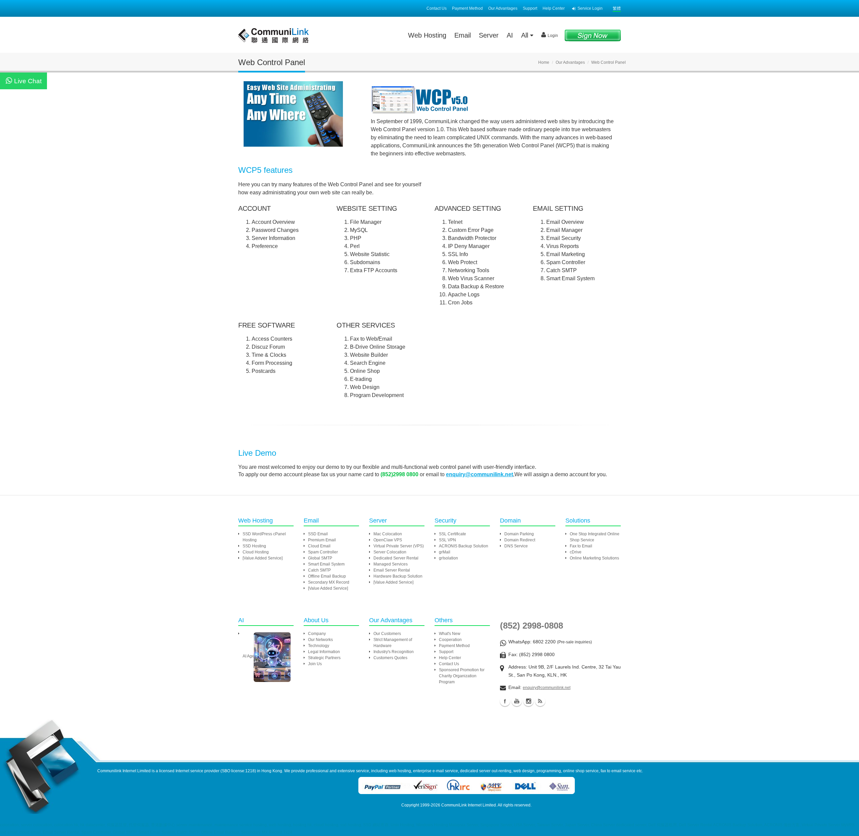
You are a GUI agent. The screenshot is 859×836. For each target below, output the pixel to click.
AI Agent (250, 656)
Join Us (315, 663)
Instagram (528, 701)
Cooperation (450, 639)
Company (317, 633)
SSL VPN (447, 540)
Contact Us (436, 8)
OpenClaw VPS (387, 540)
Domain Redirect (519, 540)
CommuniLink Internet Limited (468, 805)
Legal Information (324, 651)
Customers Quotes (390, 657)
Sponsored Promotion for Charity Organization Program (462, 676)
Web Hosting (427, 35)
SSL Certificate (452, 534)
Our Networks (320, 639)
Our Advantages (502, 8)
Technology (318, 645)
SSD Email (318, 534)
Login (553, 35)
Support (530, 8)
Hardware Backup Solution (397, 576)
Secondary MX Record (328, 582)
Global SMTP (320, 558)
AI (510, 35)
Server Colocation (389, 552)
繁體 (617, 8)
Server (489, 35)
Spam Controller (323, 552)
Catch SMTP (319, 570)
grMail (444, 552)
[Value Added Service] (263, 558)
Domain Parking (519, 534)
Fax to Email (581, 546)
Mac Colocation (387, 534)
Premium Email (322, 540)
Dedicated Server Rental (395, 558)
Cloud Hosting (256, 552)
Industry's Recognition (393, 651)
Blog (540, 701)
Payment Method (467, 8)
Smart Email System (326, 564)
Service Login (590, 8)
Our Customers (387, 633)
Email (462, 35)
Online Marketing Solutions (594, 558)
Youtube (517, 701)
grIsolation (448, 558)
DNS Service (516, 546)
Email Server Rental (391, 570)
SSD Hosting (254, 546)
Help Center (554, 8)
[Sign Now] (593, 35)
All (525, 35)
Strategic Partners (324, 657)
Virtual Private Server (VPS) (398, 546)
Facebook (505, 701)
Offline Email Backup (327, 576)
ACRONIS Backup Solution (463, 546)
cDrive (576, 552)
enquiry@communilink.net (546, 687)
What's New (449, 633)
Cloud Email (319, 546)
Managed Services (390, 564)
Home (543, 62)
